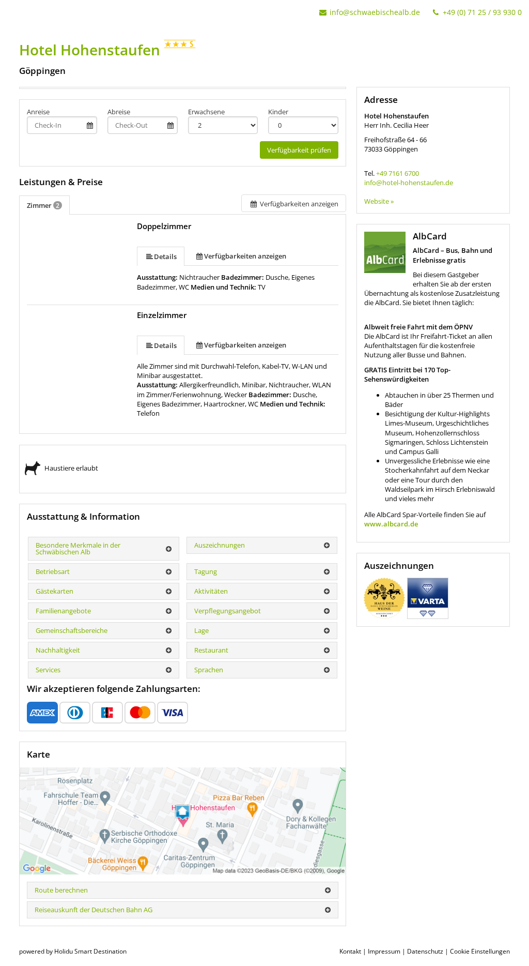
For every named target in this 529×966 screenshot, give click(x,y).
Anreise (38, 111)
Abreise (118, 111)
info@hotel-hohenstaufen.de (408, 182)
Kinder (278, 111)
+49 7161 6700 (397, 173)
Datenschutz (425, 951)
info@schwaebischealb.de (375, 12)
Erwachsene (206, 111)
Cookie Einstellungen (480, 951)
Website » (379, 201)
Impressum (384, 951)
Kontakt (350, 951)
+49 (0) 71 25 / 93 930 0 (481, 12)
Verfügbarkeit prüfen (299, 150)
